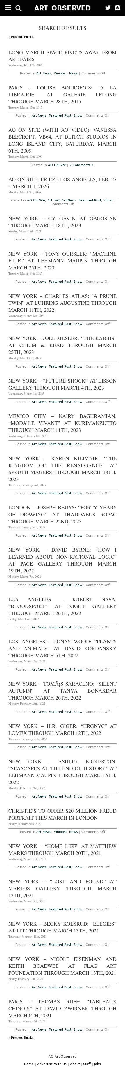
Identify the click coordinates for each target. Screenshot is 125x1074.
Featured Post (60, 116)
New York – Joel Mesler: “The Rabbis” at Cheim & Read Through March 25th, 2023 (62, 345)
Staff (87, 1064)
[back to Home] (63, 8)
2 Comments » (81, 165)
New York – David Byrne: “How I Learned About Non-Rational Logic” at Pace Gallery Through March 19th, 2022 (62, 560)
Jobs (97, 1064)
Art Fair (53, 200)
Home (29, 1064)
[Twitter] (106, 8)
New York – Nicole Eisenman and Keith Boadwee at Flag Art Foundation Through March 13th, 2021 (62, 965)
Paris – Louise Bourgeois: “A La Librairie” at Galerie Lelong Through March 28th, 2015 (62, 94)
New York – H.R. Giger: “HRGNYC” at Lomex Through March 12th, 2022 (62, 729)
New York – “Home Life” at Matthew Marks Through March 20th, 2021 (62, 849)
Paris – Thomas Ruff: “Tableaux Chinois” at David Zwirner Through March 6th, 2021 (62, 1008)
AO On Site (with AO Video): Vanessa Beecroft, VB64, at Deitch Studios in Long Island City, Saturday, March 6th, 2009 (62, 140)
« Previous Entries (21, 36)
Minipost (60, 73)
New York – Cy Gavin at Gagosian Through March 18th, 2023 (62, 222)
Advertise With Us (52, 1064)
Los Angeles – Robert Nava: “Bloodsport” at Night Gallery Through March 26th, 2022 (62, 606)
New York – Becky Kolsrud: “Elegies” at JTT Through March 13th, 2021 (62, 927)
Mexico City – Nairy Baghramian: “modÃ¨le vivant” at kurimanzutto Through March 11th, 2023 (62, 422)
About (75, 1064)
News (73, 73)
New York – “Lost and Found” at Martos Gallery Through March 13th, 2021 (62, 888)
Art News (43, 73)
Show (78, 116)
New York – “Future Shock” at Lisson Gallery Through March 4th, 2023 (62, 384)
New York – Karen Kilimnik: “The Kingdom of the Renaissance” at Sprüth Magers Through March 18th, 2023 (62, 468)
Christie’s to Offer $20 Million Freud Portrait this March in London (62, 814)
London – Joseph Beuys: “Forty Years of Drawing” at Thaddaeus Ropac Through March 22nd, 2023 (62, 514)
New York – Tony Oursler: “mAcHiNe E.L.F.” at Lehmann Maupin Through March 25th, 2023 (62, 260)
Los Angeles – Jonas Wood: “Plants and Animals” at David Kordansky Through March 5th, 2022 (62, 648)
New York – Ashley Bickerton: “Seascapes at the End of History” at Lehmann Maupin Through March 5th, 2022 (62, 771)
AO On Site (57, 165)
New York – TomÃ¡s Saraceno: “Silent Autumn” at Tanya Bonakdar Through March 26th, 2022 (62, 690)
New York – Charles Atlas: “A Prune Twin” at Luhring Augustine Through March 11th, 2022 (62, 302)
